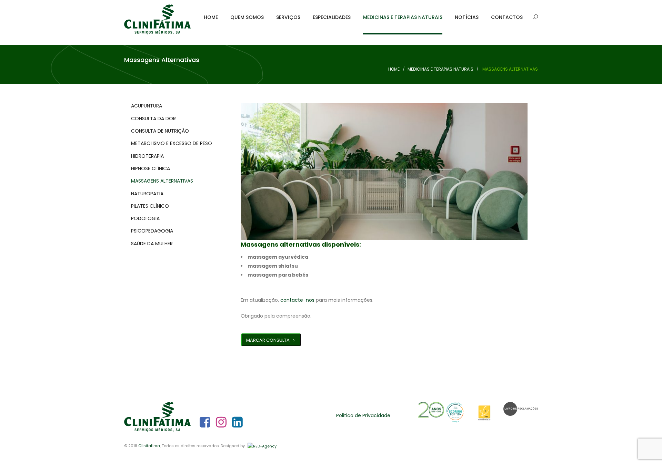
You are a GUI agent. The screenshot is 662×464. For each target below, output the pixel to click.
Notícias (467, 17)
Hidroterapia (147, 156)
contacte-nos (297, 300)
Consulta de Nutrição (160, 130)
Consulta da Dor (153, 118)
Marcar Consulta (268, 340)
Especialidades (332, 17)
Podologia (145, 218)
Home (211, 17)
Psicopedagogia (152, 230)
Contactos (507, 17)
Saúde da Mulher (152, 243)
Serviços (288, 17)
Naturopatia (147, 193)
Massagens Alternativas (162, 180)
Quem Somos (247, 17)
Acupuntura (146, 105)
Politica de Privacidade (363, 415)
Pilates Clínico (150, 206)
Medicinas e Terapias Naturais (402, 17)
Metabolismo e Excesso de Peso (171, 143)
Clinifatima (149, 445)
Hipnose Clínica (150, 168)
